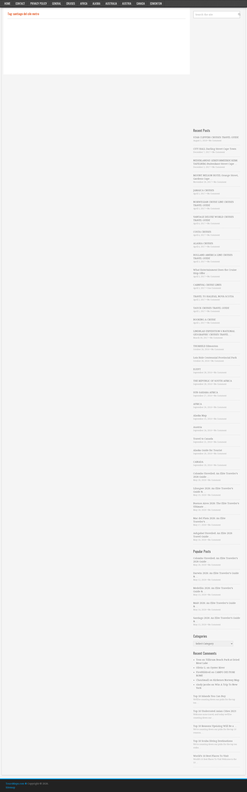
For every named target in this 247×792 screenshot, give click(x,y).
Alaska (96, 4)
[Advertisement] (97, 46)
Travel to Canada (203, 438)
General (56, 4)
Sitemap (10, 787)
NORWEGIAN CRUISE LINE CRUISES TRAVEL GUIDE (213, 204)
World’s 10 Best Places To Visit (211, 756)
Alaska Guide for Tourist (207, 450)
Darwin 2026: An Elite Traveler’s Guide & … (216, 575)
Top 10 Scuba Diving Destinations (213, 741)
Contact (20, 4)
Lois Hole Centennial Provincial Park (215, 357)
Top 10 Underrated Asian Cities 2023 (214, 711)
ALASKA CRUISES (203, 243)
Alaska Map (200, 415)
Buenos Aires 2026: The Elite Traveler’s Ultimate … (216, 505)
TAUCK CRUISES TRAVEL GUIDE (211, 308)
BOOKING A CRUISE (204, 319)
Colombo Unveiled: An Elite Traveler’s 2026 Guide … (215, 475)
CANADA (198, 462)
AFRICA (197, 404)
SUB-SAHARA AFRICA (205, 392)
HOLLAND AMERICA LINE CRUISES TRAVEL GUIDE (213, 257)
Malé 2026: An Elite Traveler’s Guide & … (214, 605)
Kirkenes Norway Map (226, 680)
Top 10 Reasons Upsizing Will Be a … (215, 726)
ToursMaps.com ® (16, 783)
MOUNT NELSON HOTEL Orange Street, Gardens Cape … (215, 177)
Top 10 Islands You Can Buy (209, 696)
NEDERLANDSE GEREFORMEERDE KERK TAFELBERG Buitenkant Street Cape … (215, 162)
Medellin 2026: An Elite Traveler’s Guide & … (213, 590)
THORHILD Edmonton (205, 346)
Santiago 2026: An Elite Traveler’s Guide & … (216, 620)
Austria (126, 4)
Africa (83, 4)
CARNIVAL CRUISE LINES (207, 284)
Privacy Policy (38, 4)
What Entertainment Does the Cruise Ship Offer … (215, 272)
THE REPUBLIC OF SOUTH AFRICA (212, 380)
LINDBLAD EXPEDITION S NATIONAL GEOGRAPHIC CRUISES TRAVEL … (214, 333)
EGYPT (197, 369)
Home (7, 4)
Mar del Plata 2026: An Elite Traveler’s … (209, 520)
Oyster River (217, 667)
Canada (140, 4)
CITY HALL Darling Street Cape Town (214, 149)
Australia (111, 4)
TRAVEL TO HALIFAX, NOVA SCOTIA (213, 296)
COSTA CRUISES (202, 231)
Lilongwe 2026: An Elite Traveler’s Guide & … (213, 490)
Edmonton (156, 4)
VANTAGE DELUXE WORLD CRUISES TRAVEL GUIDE (213, 218)
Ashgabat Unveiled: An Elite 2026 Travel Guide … (212, 535)
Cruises (70, 4)
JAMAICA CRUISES (203, 190)
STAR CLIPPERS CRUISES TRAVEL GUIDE (216, 137)
